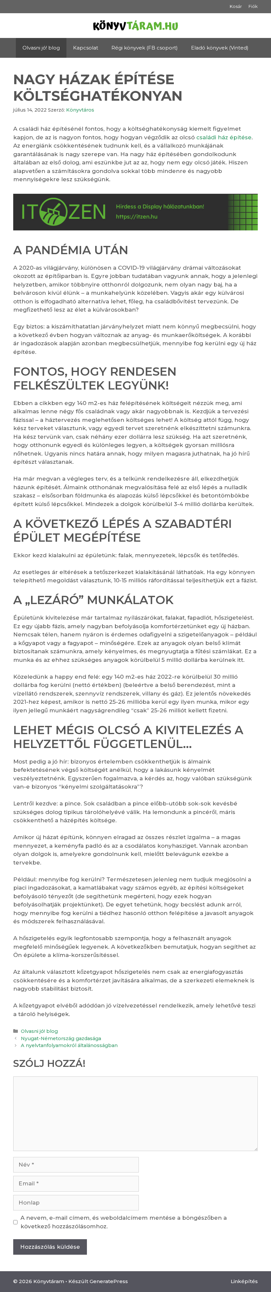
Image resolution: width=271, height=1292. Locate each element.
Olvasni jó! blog (41, 48)
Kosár (236, 6)
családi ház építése (223, 137)
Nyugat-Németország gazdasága (61, 1038)
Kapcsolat (85, 48)
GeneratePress (109, 1281)
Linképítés (244, 1281)
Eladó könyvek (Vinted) (220, 48)
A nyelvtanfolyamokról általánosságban (69, 1045)
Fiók (253, 6)
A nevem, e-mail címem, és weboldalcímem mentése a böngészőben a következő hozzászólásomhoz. (123, 1222)
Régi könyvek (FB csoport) (144, 48)
